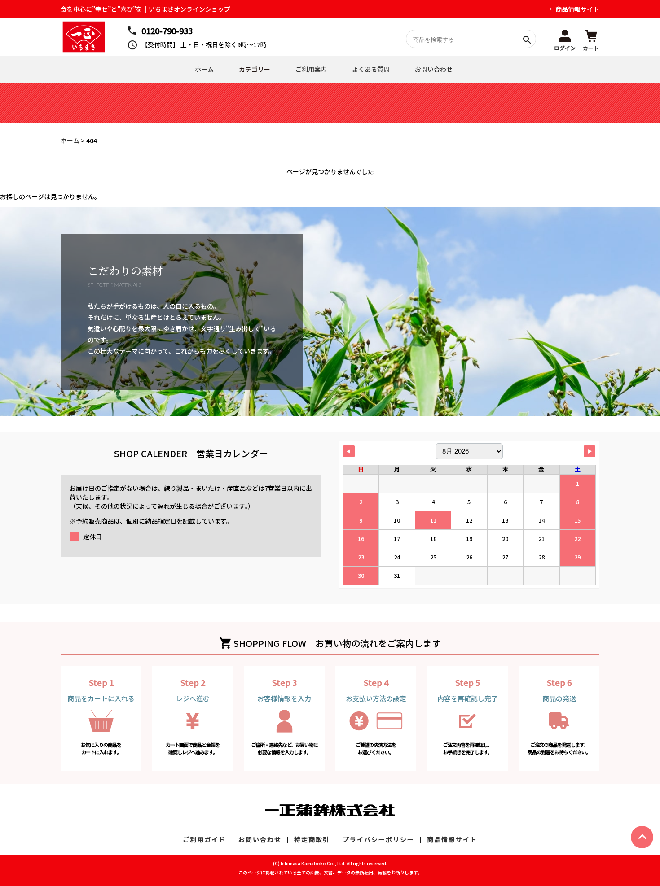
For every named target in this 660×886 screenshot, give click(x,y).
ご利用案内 (311, 69)
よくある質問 (371, 69)
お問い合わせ (434, 69)
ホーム (204, 69)
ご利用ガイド (204, 839)
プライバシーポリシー (378, 839)
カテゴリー (254, 69)
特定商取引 (312, 839)
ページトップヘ (642, 837)
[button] (565, 39)
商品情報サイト (577, 8)
